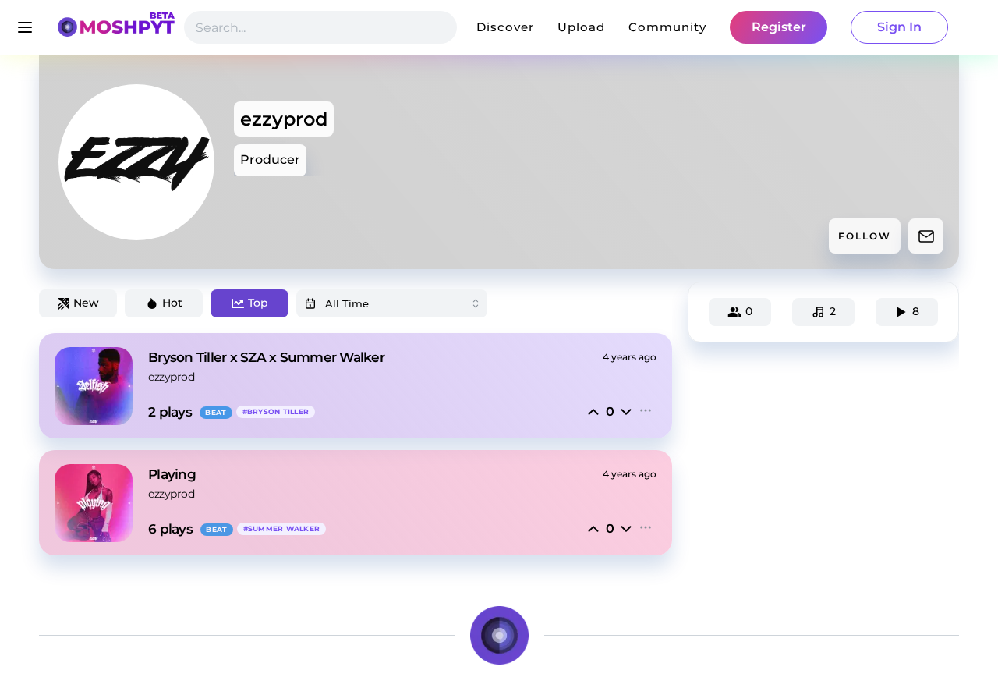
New (86, 303)
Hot (172, 303)
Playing (172, 474)
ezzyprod (171, 377)
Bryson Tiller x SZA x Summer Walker (266, 357)
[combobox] (391, 303)
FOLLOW (864, 236)
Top (258, 303)
